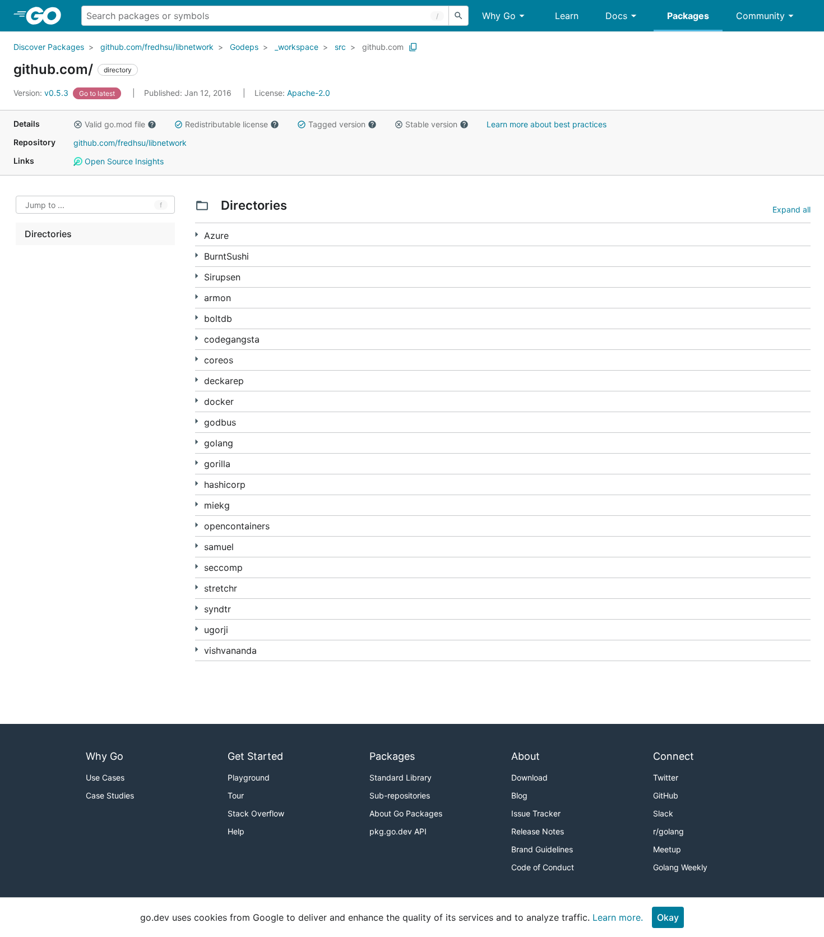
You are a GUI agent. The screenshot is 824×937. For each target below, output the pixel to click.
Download (529, 777)
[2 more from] (196, 235)
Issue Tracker (536, 813)
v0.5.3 (42, 93)
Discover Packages (48, 47)
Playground (249, 777)
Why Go (499, 15)
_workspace (296, 47)
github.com (383, 47)
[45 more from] (196, 401)
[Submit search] (458, 16)
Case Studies (110, 795)
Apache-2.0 (308, 93)
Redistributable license (226, 124)
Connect (673, 756)
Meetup (667, 849)
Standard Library (400, 777)
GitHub (665, 795)
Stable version (431, 124)
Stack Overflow (256, 813)
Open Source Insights (123, 161)
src (340, 47)
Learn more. (617, 917)
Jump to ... (44, 205)
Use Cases (105, 777)
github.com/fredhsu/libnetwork (157, 47)
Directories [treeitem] (48, 233)
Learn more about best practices (547, 124)
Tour (236, 795)
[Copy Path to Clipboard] (413, 47)
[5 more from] (196, 359)
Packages (688, 15)
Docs (616, 15)
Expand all (791, 209)
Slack (663, 813)
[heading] (47, 16)
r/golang (668, 831)
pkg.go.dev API (398, 831)
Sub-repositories (399, 795)
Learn (566, 15)
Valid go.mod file (114, 124)
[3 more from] (196, 421)
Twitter (665, 777)
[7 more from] (196, 276)
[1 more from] (196, 297)
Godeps (244, 47)
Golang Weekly (680, 867)
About (525, 756)
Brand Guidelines (542, 849)
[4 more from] (196, 255)
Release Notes (537, 831)
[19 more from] (196, 525)
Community (760, 15)
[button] (77, 124)
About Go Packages (405, 813)
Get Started (255, 756)
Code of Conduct (542, 867)
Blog (519, 795)
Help (236, 831)
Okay (668, 917)
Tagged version (337, 124)
